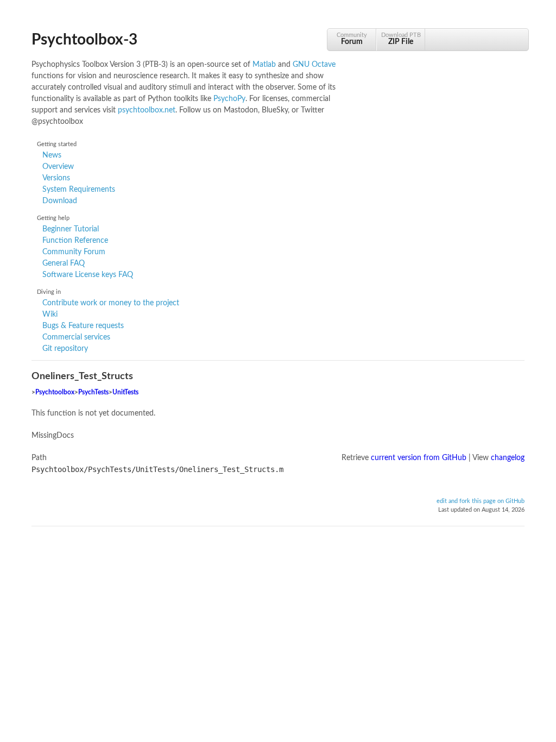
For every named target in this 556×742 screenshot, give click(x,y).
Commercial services (76, 337)
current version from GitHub (418, 458)
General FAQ (63, 263)
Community (352, 39)
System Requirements (78, 189)
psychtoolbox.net (146, 110)
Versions (56, 178)
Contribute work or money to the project (110, 303)
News (51, 155)
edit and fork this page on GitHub (481, 501)
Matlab (264, 64)
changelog (508, 458)
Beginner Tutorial (70, 229)
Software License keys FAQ (87, 275)
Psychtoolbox (54, 392)
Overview (58, 167)
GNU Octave (314, 64)
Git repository (65, 349)
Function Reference (75, 240)
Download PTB (401, 39)
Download (59, 201)
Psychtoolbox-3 (84, 39)
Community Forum (73, 252)
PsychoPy (229, 99)
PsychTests (93, 392)
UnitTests (125, 392)
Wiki (50, 314)
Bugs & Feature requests (83, 326)
